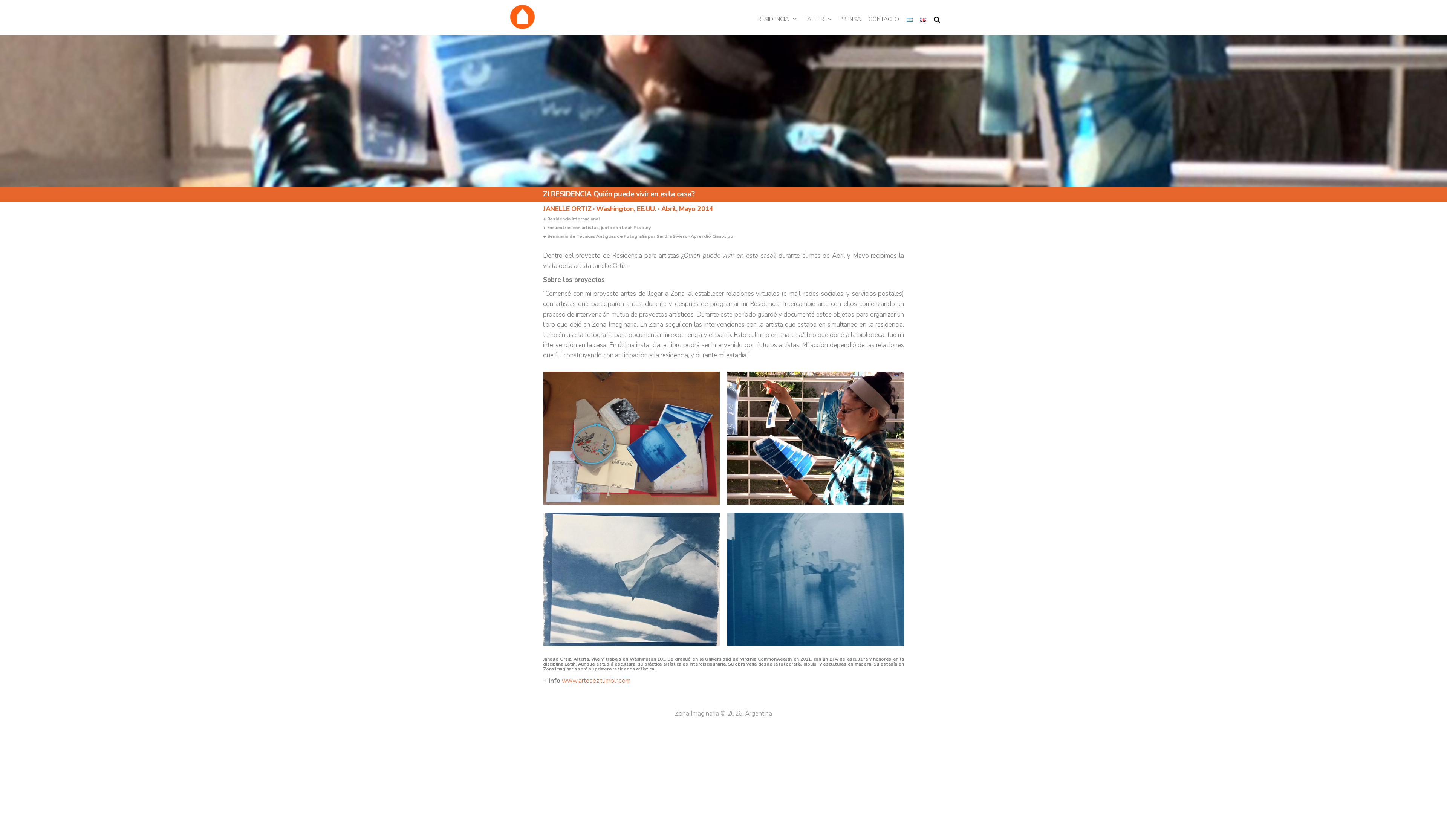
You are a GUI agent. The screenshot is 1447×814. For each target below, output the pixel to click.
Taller (814, 19)
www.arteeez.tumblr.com (595, 680)
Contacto (884, 19)
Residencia (773, 19)
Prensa (850, 19)
